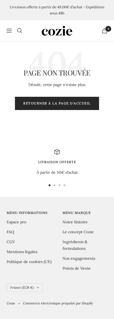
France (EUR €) (22, 287)
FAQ (10, 231)
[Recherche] (19, 30)
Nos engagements (79, 258)
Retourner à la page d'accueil (57, 103)
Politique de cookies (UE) (29, 261)
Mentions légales (22, 251)
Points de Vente (77, 268)
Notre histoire (75, 221)
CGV (11, 241)
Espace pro (16, 221)
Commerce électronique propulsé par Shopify (58, 303)
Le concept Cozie (78, 231)
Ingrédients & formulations (75, 245)
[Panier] (104, 30)
